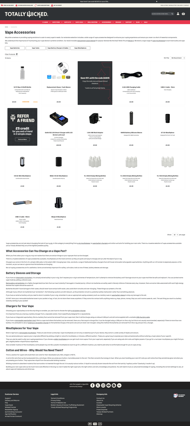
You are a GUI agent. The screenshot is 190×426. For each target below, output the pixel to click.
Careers (99, 403)
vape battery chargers (100, 243)
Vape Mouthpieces (80, 48)
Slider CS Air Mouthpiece (59, 176)
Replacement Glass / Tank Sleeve (59, 87)
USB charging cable (143, 317)
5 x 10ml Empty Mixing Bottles (167, 176)
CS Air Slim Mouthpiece (22, 176)
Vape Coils (79, 22)
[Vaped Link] (114, 385)
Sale (145, 22)
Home (6, 27)
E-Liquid (45, 22)
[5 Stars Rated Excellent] (16, 5)
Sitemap (99, 414)
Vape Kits (67, 22)
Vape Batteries (15, 48)
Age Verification (10, 414)
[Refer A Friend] (22, 127)
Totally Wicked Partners (104, 412)
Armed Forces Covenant (13, 416)
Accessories (106, 22)
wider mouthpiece (60, 339)
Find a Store (164, 5)
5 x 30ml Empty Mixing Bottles (95, 176)
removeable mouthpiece (27, 333)
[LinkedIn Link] (119, 385)
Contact (186, 5)
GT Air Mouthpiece (167, 132)
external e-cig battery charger (38, 323)
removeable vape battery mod (25, 320)
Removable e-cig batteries (15, 283)
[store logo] (26, 14)
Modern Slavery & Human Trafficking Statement (67, 405)
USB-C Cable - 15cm (168, 87)
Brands (118, 22)
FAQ (6, 403)
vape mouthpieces (158, 41)
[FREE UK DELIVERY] (2, 5)
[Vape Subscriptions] (36, 5)
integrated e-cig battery (24, 277)
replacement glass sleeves (86, 41)
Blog (138, 22)
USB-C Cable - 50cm (22, 217)
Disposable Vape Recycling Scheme (108, 405)
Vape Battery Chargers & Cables (58, 48)
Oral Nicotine (92, 22)
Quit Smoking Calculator (13, 412)
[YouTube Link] (108, 385)
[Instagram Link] (103, 385)
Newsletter (172, 5)
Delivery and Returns (12, 400)
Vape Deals (9, 405)
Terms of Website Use (58, 403)
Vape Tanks (35, 48)
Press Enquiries (101, 409)
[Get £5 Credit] (52, 5)
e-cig (50, 243)
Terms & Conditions (57, 398)
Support (129, 22)
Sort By (166, 58)
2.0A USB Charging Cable (131, 87)
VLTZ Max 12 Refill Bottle (22, 87)
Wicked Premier (10, 407)
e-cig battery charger (78, 311)
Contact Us (100, 398)
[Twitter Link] (98, 385)
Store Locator (101, 407)
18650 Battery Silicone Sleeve (131, 132)
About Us (99, 400)
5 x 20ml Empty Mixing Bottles (131, 176)
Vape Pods (56, 22)
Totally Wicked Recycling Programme (64, 407)
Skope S (131, 41)
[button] (178, 14)
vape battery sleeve (118, 295)
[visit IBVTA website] (179, 395)
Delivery (180, 5)
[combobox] (162, 13)
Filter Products (10, 54)
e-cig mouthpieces (83, 243)
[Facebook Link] (92, 385)
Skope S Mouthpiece (58, 217)
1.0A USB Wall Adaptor (95, 132)
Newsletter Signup (11, 409)
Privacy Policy (56, 400)
